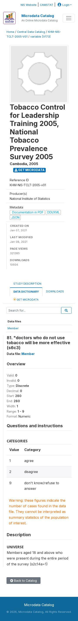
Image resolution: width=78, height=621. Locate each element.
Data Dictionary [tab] (26, 291)
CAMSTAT (46, 4)
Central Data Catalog (31, 31)
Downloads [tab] (55, 291)
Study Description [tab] (27, 283)
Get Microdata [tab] (27, 299)
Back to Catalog (25, 580)
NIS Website (29, 4)
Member (13, 328)
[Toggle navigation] (69, 18)
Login (66, 4)
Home (10, 31)
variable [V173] (40, 36)
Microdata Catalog (37, 16)
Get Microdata (31, 170)
